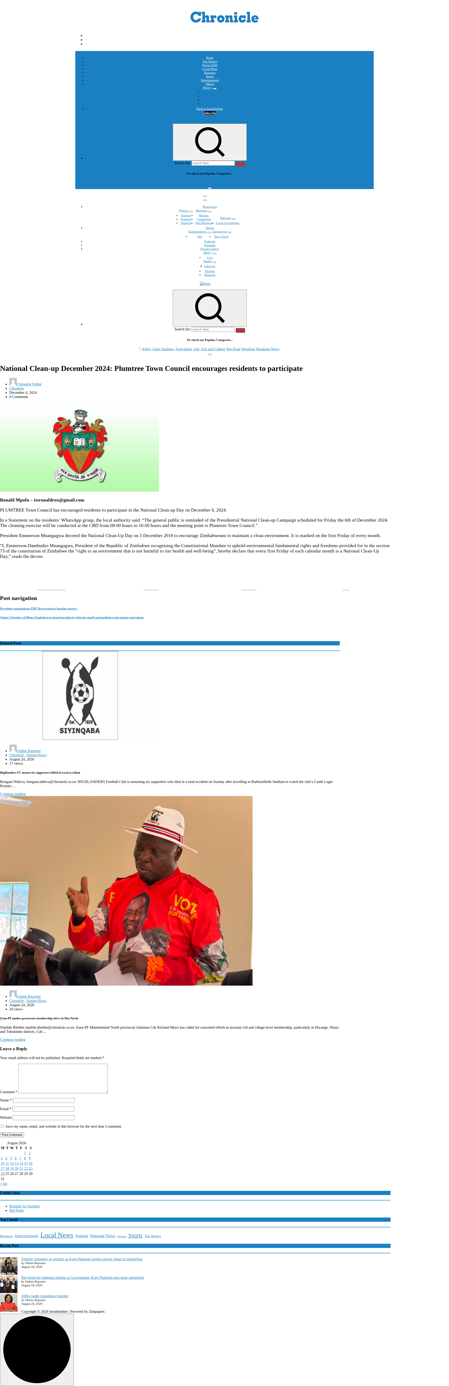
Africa (146, 183)
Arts (196, 183)
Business (209, 72)
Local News (210, 69)
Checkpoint (219, 231)
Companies (204, 219)
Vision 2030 (209, 65)
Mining (204, 215)
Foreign (186, 215)
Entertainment (210, 80)
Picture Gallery (209, 249)
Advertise (210, 104)
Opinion (210, 96)
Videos (210, 84)
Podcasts (209, 100)
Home (210, 57)
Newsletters (210, 206)
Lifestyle (209, 266)
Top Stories (210, 61)
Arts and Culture (213, 183)
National (225, 218)
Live (210, 257)
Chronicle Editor (29, 384)
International (210, 92)
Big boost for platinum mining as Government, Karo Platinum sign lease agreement (82, 1278)
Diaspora (209, 275)
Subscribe (209, 113)
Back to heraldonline (209, 108)
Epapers (210, 271)
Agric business (163, 183)
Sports (210, 76)
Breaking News (267, 183)
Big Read (233, 183)
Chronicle (16, 388)
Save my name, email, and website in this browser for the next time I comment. (64, 1126)
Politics (183, 210)
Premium (209, 245)
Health (207, 261)
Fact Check (221, 236)
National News (102, 1235)
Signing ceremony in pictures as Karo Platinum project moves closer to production (81, 1259)
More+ (207, 252)
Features (186, 219)
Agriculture (183, 183)
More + (207, 87)
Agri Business (204, 223)
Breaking (248, 183)
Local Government (227, 223)
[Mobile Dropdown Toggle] (215, 88)
